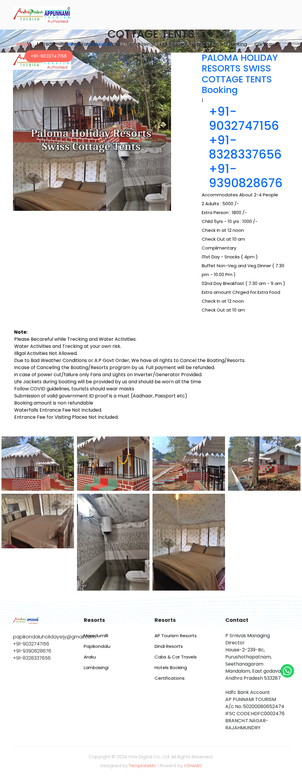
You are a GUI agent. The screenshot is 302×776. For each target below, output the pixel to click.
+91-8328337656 (245, 147)
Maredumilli (50, 44)
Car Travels (267, 44)
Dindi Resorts (169, 646)
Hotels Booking (230, 44)
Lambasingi (141, 44)
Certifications (170, 678)
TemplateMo (142, 765)
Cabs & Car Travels (176, 657)
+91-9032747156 (49, 56)
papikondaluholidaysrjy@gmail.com (54, 636)
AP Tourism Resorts (184, 44)
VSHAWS (193, 765)
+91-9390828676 (246, 176)
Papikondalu (85, 44)
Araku (113, 44)
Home (23, 44)
